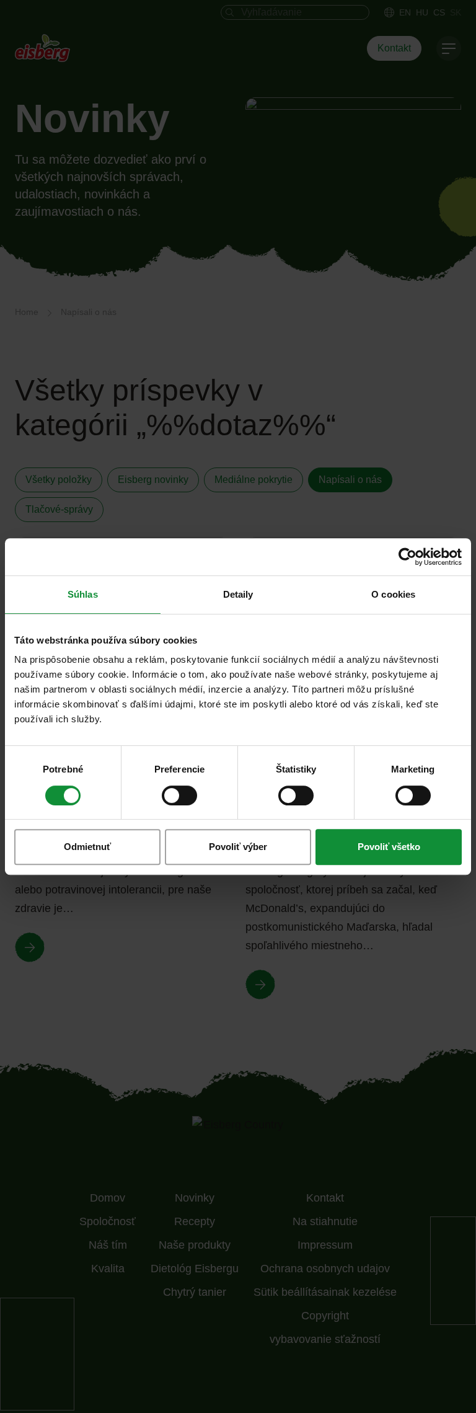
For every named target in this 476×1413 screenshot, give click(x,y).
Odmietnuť (87, 846)
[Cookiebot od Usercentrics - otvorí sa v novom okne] (407, 556)
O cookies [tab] (393, 594)
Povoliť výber (238, 846)
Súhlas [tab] (83, 594)
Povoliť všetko (389, 846)
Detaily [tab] (238, 594)
